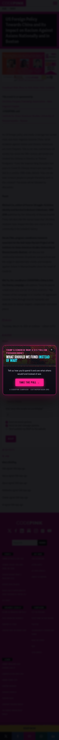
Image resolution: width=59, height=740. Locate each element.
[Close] (51, 349)
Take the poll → (29, 382)
